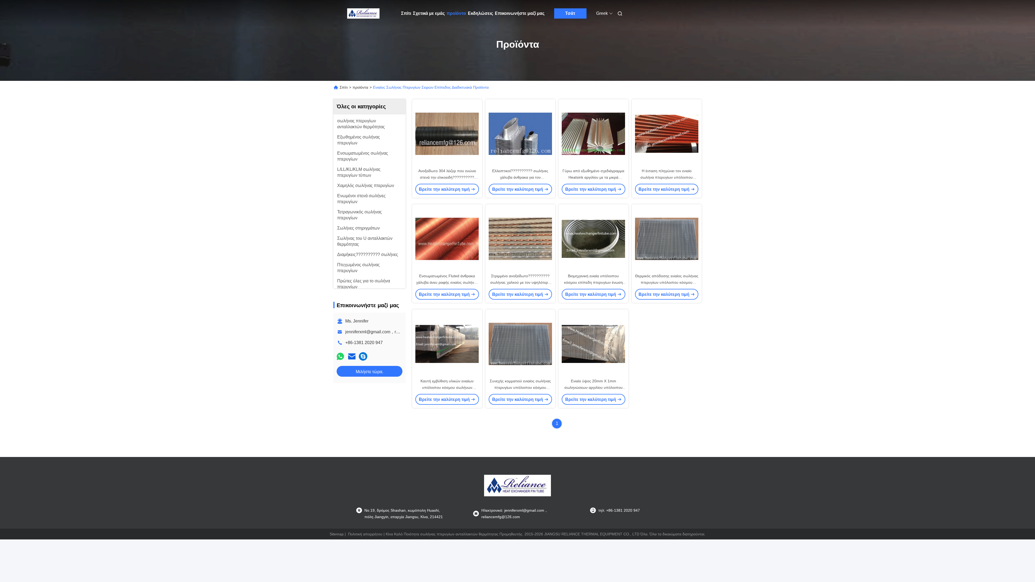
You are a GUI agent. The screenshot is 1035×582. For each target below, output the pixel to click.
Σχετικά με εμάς (429, 13)
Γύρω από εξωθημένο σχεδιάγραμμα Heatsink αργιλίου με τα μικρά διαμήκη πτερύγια (593, 177)
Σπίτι (406, 13)
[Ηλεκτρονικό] (352, 356)
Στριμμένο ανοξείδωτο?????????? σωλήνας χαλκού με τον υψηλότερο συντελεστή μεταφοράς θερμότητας (520, 282)
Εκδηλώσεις (480, 13)
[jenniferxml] (363, 356)
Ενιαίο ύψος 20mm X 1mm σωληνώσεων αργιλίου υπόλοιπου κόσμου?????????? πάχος (593, 387)
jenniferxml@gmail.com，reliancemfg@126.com (391, 332)
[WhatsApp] (340, 356)
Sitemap (337, 534)
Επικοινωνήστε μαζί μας (519, 13)
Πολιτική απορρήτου (365, 534)
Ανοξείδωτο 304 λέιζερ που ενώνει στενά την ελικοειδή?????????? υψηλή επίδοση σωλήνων (447, 177)
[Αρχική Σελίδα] (363, 13)
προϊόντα (456, 13)
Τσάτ (570, 13)
